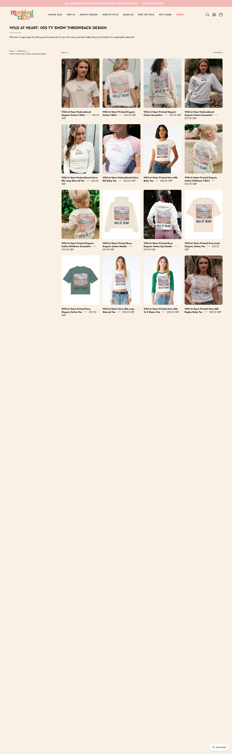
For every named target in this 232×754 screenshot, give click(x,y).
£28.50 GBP (130, 115)
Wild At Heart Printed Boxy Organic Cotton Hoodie (117, 244)
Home (11, 51)
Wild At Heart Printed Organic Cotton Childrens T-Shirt (201, 179)
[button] (207, 14)
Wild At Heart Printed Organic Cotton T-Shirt (119, 113)
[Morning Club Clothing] (22, 14)
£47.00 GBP (191, 118)
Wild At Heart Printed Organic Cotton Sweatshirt (160, 113)
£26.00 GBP (129, 180)
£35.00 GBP (68, 249)
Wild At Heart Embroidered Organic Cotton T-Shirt (76, 113)
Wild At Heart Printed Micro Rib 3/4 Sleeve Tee (161, 310)
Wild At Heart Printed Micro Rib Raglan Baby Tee (202, 310)
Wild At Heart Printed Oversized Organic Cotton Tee (202, 244)
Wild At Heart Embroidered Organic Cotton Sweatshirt (199, 113)
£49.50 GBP (175, 115)
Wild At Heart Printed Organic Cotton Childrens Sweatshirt (78, 244)
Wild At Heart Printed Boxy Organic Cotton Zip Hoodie (158, 244)
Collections (21, 51)
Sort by (64, 52)
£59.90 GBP (108, 249)
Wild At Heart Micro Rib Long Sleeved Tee (118, 310)
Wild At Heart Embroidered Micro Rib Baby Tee (121, 179)
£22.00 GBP (191, 183)
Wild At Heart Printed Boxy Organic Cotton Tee (76, 310)
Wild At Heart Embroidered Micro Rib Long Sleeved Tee (80, 179)
